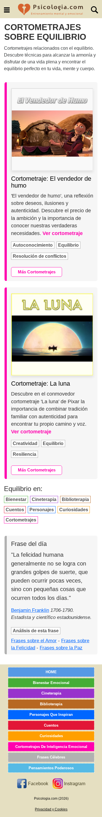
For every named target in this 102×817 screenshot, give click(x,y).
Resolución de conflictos (39, 256)
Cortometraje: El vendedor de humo (51, 182)
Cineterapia (44, 499)
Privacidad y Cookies (51, 809)
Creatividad (25, 443)
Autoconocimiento (33, 245)
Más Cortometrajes (37, 271)
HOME (51, 672)
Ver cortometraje (62, 233)
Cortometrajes (21, 519)
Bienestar (16, 499)
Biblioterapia (75, 499)
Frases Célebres (51, 757)
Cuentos (15, 509)
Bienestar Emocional (51, 683)
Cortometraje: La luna (40, 383)
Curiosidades (73, 509)
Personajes (41, 509)
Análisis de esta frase (36, 630)
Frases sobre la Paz (61, 647)
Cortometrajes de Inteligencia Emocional (51, 747)
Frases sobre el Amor (34, 640)
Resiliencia (24, 454)
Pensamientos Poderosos (51, 768)
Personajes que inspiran (51, 714)
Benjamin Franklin (30, 610)
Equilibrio (68, 245)
